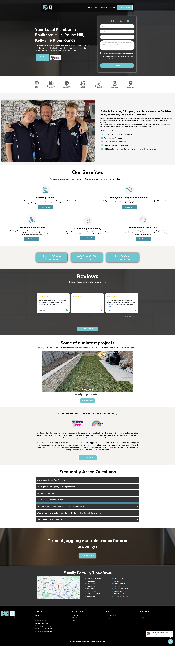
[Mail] (147, 617)
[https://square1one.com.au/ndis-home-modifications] (62, 57)
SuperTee (55, 447)
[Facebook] (142, 617)
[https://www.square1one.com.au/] (54, 7)
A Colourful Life (80, 442)
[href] (58, 587)
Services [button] (103, 7)
